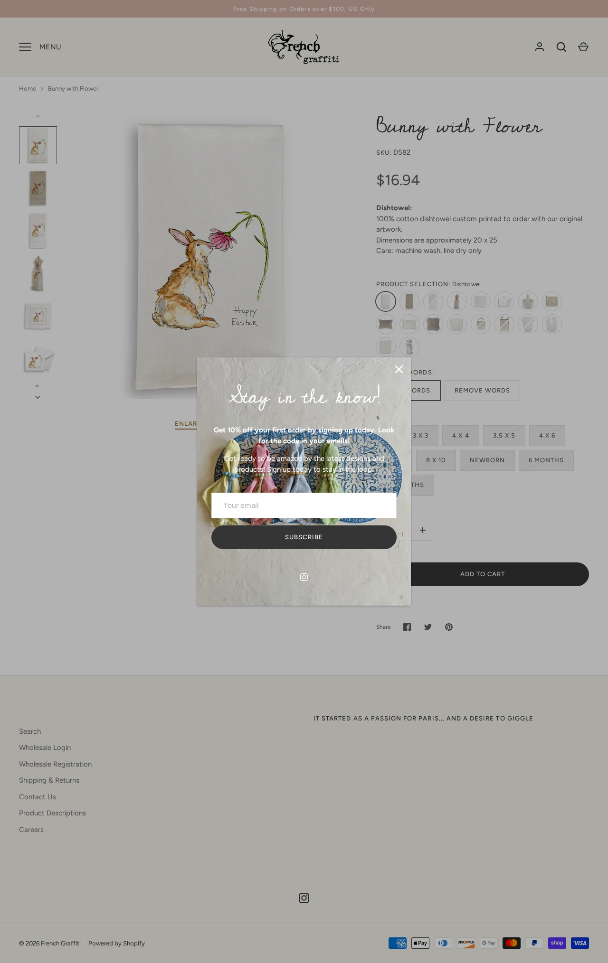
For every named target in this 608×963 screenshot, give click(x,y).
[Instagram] (304, 577)
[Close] (399, 369)
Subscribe (304, 537)
